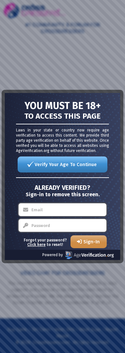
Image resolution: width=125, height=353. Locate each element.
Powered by (52, 255)
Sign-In (91, 242)
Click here (36, 244)
